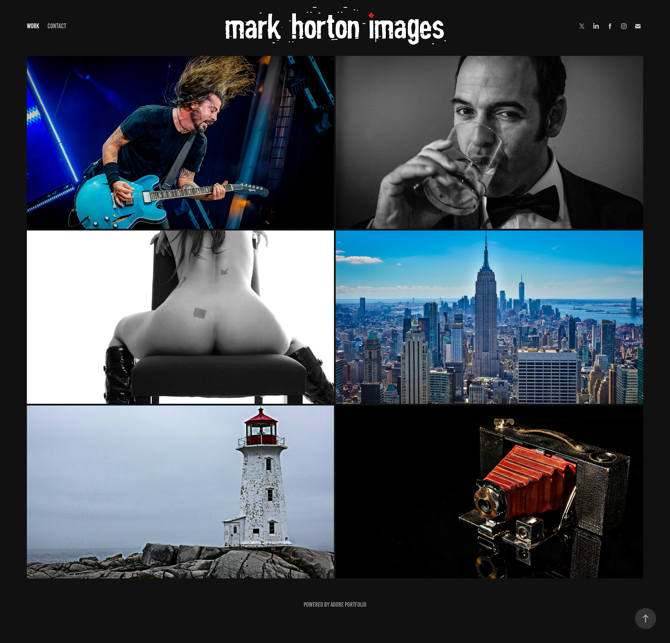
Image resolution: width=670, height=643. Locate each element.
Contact (56, 26)
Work (33, 26)
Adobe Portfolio (348, 604)
